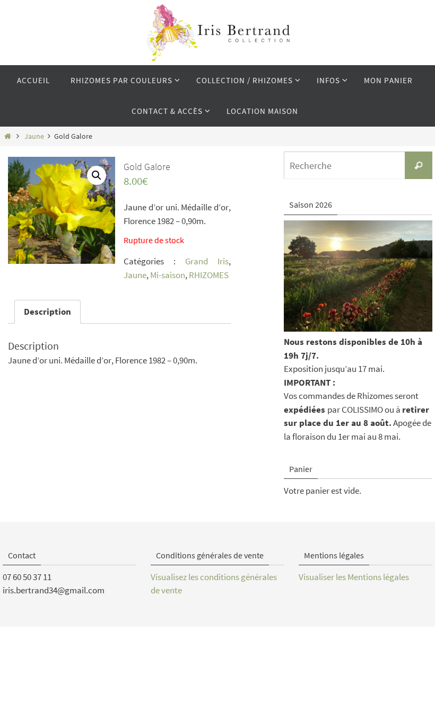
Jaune (34, 136)
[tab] (47, 312)
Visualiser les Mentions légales (354, 577)
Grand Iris (207, 261)
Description (47, 311)
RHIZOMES (209, 275)
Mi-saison (167, 275)
